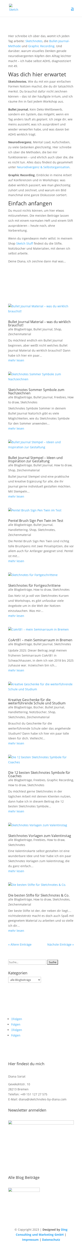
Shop (57, 329)
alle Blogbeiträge (20, 329)
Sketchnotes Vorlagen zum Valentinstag (39, 835)
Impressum (30, 1240)
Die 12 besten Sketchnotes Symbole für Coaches (39, 774)
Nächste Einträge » (60, 944)
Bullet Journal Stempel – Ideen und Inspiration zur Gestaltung (35, 459)
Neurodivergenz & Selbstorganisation (43, 167)
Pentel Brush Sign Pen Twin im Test (35, 520)
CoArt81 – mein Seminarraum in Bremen (40, 640)
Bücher (38, 707)
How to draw (63, 465)
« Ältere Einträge (20, 944)
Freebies (60, 397)
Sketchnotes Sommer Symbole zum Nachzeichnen (36, 391)
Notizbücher (38, 712)
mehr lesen (16, 360)
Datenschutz (51, 1240)
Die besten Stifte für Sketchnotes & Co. (38, 895)
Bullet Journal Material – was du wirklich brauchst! (39, 323)
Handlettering (18, 530)
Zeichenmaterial (19, 334)
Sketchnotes (33, 41)
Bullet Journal (43, 329)
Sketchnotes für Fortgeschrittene (34, 585)
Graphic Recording (41, 46)
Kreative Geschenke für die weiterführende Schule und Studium (37, 701)
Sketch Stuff (24, 243)
